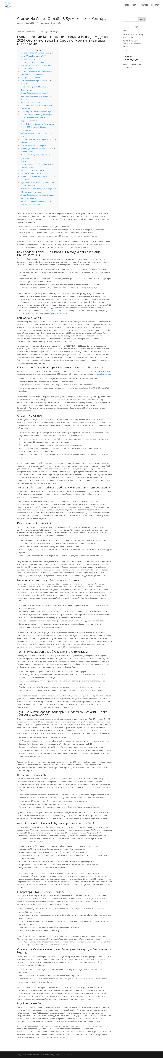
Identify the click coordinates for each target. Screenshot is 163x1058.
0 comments (56, 23)
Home (126, 5)
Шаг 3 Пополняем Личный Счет (33, 170)
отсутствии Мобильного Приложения (36, 145)
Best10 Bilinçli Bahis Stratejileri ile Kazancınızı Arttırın (132, 44)
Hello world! (127, 67)
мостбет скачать (104, 374)
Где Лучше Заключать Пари (32, 173)
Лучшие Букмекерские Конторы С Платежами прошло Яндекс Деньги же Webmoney (36, 96)
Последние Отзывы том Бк (31, 102)
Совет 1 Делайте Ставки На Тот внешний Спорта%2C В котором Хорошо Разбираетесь (37, 127)
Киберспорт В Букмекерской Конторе (36, 111)
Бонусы (23, 161)
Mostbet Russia (43, 23)
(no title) (126, 50)
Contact (155, 5)
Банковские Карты (28, 59)
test (124, 31)
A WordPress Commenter (132, 64)
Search (142, 19)
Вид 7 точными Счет (29, 121)
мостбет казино (61, 313)
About (135, 5)
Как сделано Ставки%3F (30, 77)
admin (21, 23)
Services (144, 5)
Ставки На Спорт (27, 68)
